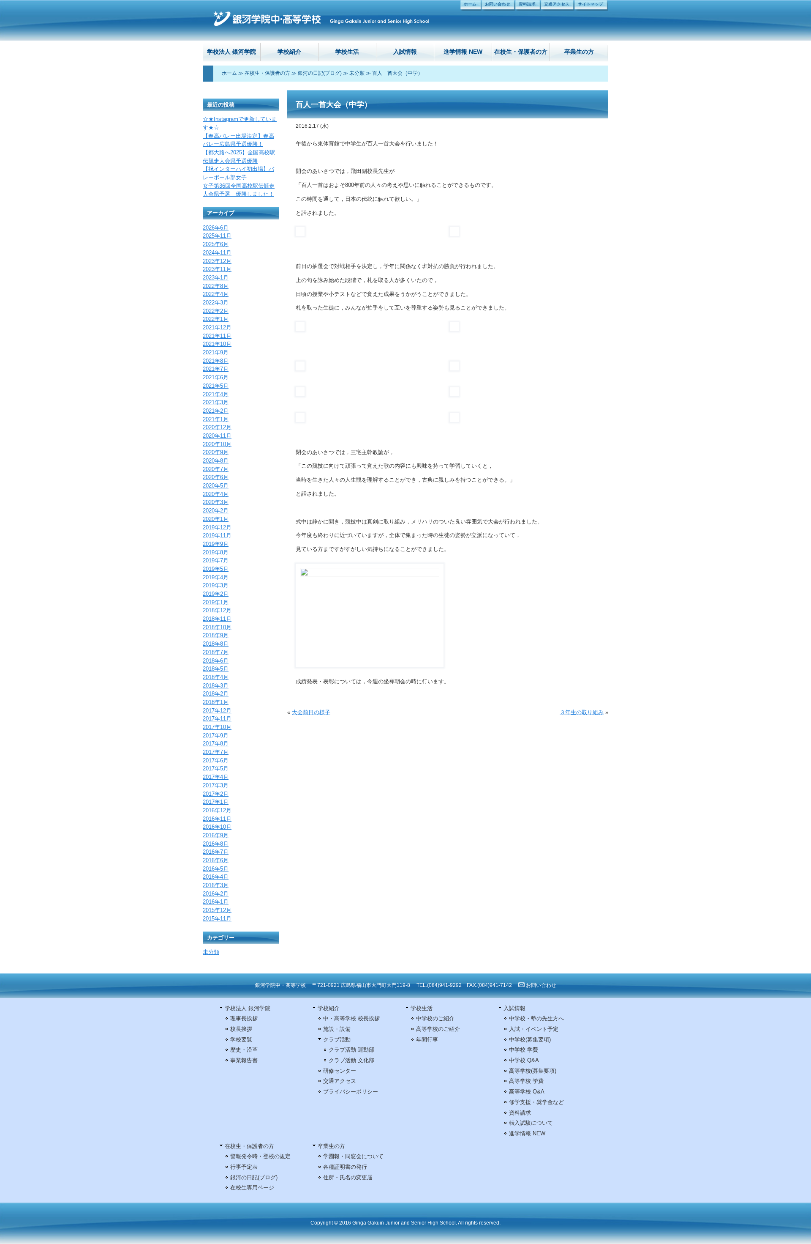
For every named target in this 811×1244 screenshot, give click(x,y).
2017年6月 (216, 760)
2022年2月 (216, 311)
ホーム (470, 4)
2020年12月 (217, 427)
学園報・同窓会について (353, 1156)
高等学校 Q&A (526, 1091)
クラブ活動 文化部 (351, 1060)
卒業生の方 (579, 51)
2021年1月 (216, 419)
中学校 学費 (523, 1050)
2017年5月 (216, 768)
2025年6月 (216, 244)
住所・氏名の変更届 (348, 1177)
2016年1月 (216, 902)
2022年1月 (216, 319)
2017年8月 (216, 743)
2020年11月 (217, 436)
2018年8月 (216, 644)
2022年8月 (216, 286)
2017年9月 (216, 735)
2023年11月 (217, 269)
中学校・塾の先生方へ (536, 1018)
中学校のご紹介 (435, 1018)
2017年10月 (217, 727)
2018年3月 (216, 685)
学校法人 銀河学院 (231, 51)
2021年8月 (216, 361)
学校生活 (347, 51)
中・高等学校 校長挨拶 (351, 1018)
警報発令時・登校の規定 (260, 1156)
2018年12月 (217, 610)
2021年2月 (216, 411)
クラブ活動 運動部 (351, 1050)
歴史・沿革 (244, 1050)
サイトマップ (590, 4)
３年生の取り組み (582, 712)
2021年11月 (217, 336)
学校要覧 (241, 1039)
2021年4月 (216, 394)
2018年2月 (216, 694)
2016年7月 (216, 852)
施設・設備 (337, 1029)
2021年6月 (216, 377)
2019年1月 (216, 602)
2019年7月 (216, 560)
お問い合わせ (497, 4)
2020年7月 (216, 469)
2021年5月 (216, 386)
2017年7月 (216, 752)
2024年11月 (217, 252)
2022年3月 (216, 302)
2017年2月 (216, 794)
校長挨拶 (241, 1029)
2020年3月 (216, 502)
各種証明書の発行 (345, 1167)
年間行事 (427, 1039)
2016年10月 (217, 827)
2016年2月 (216, 894)
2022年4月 (216, 294)
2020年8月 (216, 461)
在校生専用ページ (252, 1187)
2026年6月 (216, 228)
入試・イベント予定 (533, 1029)
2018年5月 (216, 669)
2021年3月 (216, 402)
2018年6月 (216, 661)
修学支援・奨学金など (536, 1102)
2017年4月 (216, 777)
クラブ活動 (337, 1039)
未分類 (357, 73)
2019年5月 (216, 569)
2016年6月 (216, 860)
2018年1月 (216, 702)
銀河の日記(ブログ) (320, 73)
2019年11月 (217, 535)
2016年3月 (216, 885)
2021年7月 (216, 369)
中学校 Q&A (524, 1060)
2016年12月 (217, 810)
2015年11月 (217, 918)
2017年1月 (216, 802)
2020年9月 (216, 452)
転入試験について (531, 1123)
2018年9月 (216, 635)
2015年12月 (217, 910)
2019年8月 (216, 552)
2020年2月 (216, 510)
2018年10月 (217, 627)
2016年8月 (216, 844)
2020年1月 (216, 519)
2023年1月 (216, 277)
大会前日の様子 (311, 712)
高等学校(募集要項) (532, 1071)
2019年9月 (216, 544)
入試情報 (405, 51)
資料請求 (527, 4)
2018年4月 (216, 677)
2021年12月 (217, 327)
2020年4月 (216, 494)
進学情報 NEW (463, 51)
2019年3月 (216, 585)
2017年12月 (217, 710)
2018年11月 (217, 619)
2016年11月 (217, 819)
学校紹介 (289, 51)
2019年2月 (216, 594)
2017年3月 (216, 785)
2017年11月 (217, 718)
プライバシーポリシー (350, 1091)
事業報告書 (244, 1060)
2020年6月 (216, 477)
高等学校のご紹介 (438, 1029)
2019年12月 (217, 527)
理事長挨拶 (244, 1018)
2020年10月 (217, 444)
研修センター (339, 1071)
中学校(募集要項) (530, 1039)
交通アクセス (556, 4)
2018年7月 (216, 652)
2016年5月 (216, 869)
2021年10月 (217, 344)
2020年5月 (216, 485)
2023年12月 (217, 261)
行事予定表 (244, 1167)
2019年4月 (216, 577)
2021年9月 (216, 352)
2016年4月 (216, 877)
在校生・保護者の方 (520, 51)
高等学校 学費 (526, 1081)
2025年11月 (217, 236)
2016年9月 (216, 835)
